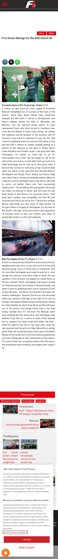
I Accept (26, 539)
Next (51, 33)
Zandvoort (40, 401)
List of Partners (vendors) (15, 532)
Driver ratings (27, 401)
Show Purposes (27, 547)
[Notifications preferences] (5, 553)
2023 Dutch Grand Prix (10, 401)
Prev (41, 33)
